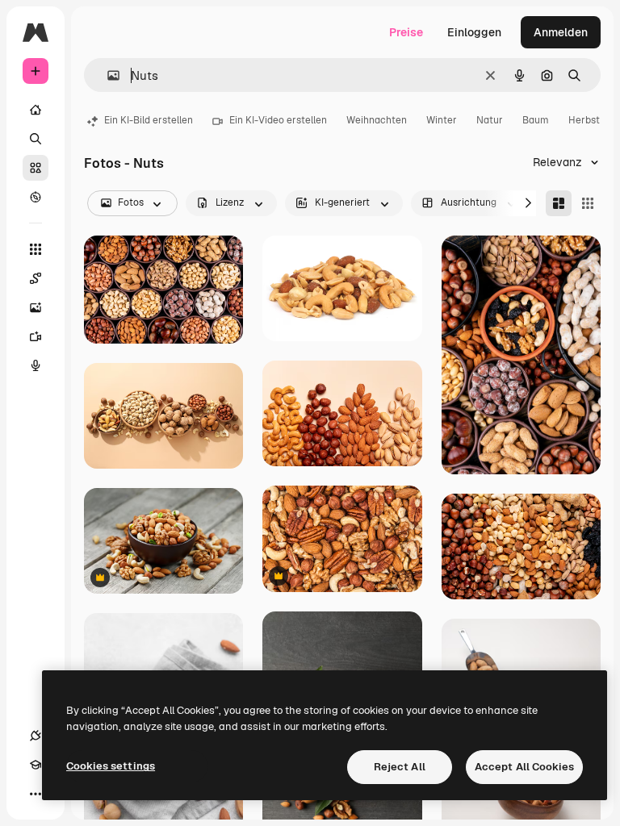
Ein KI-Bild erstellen (148, 120)
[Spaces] (35, 278)
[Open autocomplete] (107, 75)
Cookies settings (110, 766)
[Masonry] (559, 203)
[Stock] (35, 168)
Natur (489, 120)
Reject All (399, 767)
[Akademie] (35, 765)
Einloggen (474, 32)
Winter (441, 120)
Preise (406, 32)
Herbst (584, 120)
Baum (535, 120)
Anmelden (561, 32)
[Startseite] (35, 110)
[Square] (588, 203)
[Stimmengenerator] (35, 365)
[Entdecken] (35, 197)
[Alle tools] (35, 249)
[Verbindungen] (35, 736)
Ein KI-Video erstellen (278, 120)
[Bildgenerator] (35, 307)
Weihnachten (376, 120)
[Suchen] (35, 139)
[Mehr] (35, 794)
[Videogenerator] (35, 336)
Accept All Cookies (524, 767)
